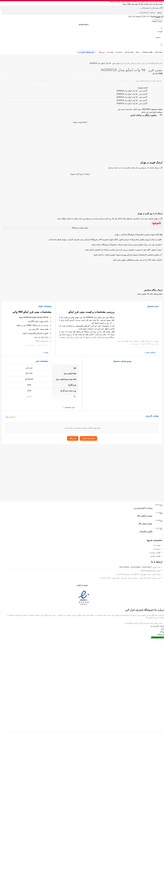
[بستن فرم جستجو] (161, 3)
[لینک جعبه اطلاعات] (82, 115)
